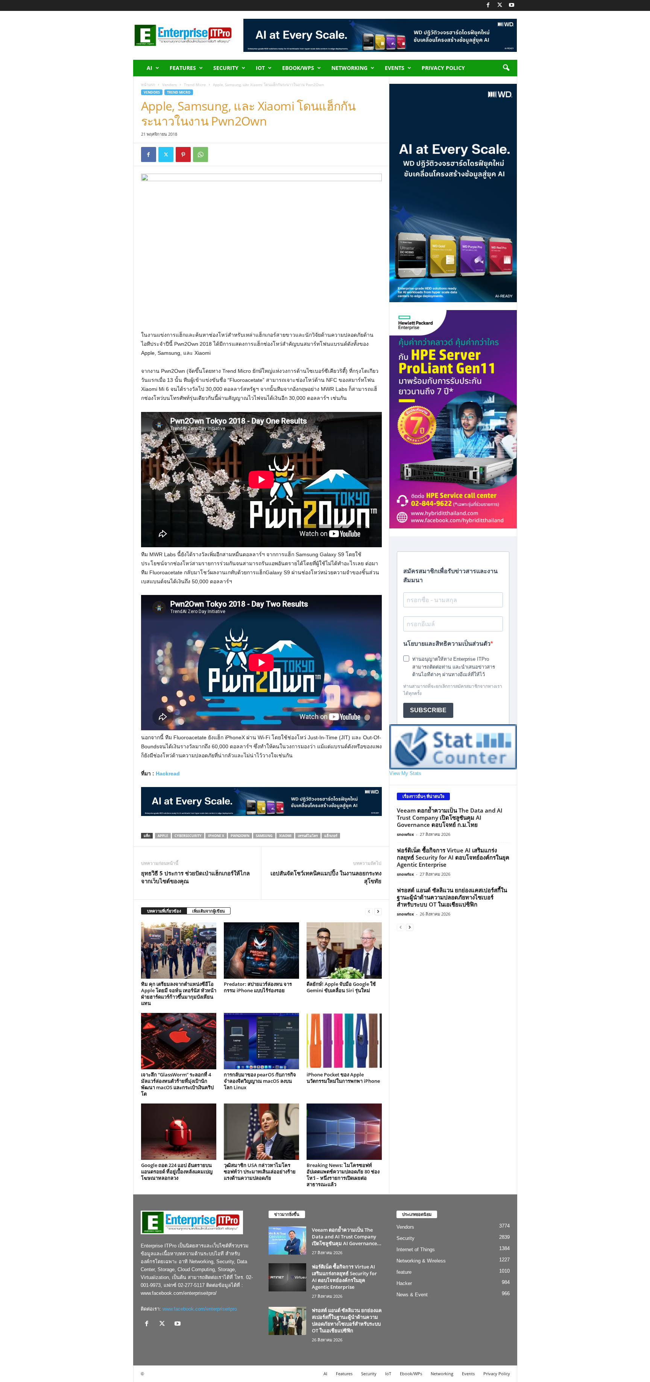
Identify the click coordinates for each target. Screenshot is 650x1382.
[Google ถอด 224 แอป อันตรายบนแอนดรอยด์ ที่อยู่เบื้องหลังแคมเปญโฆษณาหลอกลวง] (178, 1131)
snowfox (405, 834)
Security (225, 67)
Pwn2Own (240, 835)
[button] (506, 68)
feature (404, 1272)
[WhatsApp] (200, 154)
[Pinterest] (183, 154)
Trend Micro (195, 84)
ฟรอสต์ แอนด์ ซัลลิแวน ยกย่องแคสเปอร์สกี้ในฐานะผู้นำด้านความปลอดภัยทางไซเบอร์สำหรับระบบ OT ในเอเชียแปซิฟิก (452, 897)
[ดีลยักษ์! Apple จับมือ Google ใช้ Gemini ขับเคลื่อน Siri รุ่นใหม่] (344, 950)
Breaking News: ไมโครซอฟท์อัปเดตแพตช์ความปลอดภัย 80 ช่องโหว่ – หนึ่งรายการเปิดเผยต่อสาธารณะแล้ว (343, 1175)
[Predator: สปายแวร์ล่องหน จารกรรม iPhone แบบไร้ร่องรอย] (261, 950)
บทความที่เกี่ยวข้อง (164, 911)
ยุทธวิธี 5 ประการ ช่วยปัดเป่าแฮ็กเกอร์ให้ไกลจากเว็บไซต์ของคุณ (195, 877)
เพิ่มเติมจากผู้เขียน (208, 911)
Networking (349, 67)
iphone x (216, 835)
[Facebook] (488, 5)
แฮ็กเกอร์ (330, 835)
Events (394, 67)
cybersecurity (188, 835)
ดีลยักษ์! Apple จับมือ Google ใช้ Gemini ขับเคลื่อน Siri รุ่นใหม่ (341, 987)
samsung (264, 835)
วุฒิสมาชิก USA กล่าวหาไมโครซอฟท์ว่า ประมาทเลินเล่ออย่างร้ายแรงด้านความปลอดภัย (260, 1171)
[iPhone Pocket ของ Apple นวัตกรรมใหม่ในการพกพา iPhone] (344, 1041)
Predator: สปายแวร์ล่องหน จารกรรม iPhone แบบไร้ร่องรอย (258, 987)
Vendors (169, 84)
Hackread (168, 773)
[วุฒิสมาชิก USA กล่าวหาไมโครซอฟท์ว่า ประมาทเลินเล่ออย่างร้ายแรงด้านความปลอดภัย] (261, 1131)
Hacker (404, 1283)
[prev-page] (369, 911)
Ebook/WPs (298, 67)
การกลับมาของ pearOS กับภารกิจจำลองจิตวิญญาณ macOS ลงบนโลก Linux (260, 1081)
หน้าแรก (148, 84)
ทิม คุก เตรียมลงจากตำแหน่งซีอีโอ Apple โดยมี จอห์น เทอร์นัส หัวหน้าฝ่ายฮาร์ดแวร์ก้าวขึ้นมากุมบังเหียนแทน (178, 994)
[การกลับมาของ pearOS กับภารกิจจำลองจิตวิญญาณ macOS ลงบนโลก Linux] (261, 1041)
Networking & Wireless (421, 1261)
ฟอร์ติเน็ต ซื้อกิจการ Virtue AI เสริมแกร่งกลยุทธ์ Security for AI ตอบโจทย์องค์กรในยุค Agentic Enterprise (453, 857)
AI (149, 67)
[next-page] (378, 911)
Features (183, 67)
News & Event (412, 1294)
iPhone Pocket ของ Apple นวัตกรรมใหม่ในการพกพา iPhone (343, 1077)
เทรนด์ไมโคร (308, 835)
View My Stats (405, 773)
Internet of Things (415, 1249)
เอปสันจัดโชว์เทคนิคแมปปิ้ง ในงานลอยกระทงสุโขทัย (325, 877)
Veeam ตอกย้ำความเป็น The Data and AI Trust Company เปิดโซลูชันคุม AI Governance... (346, 1236)
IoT (260, 67)
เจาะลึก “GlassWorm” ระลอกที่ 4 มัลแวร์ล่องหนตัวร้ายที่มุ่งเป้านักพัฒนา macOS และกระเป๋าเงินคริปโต (177, 1084)
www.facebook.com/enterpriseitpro (199, 1309)
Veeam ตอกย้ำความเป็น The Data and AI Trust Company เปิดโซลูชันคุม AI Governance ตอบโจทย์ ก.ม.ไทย (450, 817)
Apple (163, 835)
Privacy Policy (443, 67)
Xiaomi (285, 835)
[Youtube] (511, 5)
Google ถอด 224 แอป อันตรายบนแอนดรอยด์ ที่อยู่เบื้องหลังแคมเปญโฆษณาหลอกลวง (177, 1171)
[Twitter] (499, 5)
